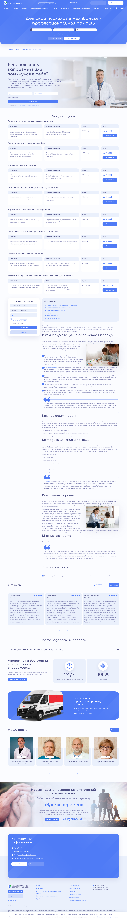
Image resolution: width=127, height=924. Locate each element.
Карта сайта (12, 900)
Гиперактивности (50, 367)
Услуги (17, 49)
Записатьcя (110, 135)
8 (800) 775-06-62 (72, 819)
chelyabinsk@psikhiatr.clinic (46, 2)
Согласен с (24, 105)
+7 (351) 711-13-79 (73, 2)
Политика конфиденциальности (47, 896)
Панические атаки (75, 894)
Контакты (39, 888)
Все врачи (114, 729)
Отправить (33, 101)
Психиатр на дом (74, 885)
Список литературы (53, 318)
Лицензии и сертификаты (44, 902)
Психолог (24, 49)
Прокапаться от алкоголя (77, 900)
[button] (60, 630)
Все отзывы (114, 585)
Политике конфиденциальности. (107, 917)
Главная (10, 49)
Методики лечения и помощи (56, 310)
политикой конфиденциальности (28, 105)
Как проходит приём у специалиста (58, 307)
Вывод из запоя (74, 897)
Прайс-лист (40, 899)
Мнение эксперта (52, 315)
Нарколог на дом (74, 888)
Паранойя (72, 891)
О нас (38, 885)
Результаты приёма (53, 313)
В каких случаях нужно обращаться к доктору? (62, 305)
